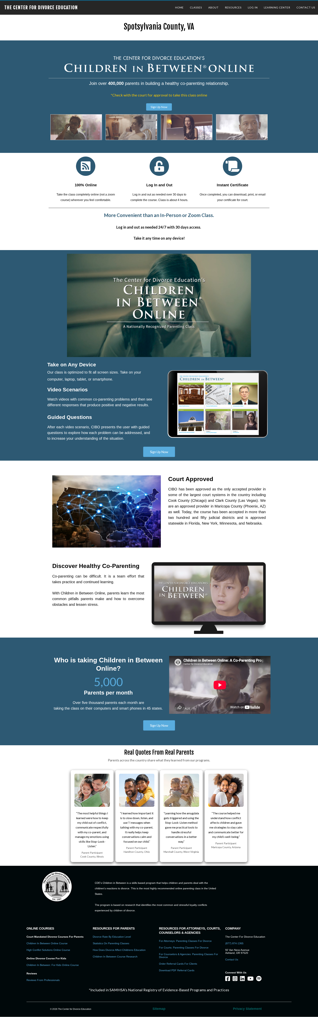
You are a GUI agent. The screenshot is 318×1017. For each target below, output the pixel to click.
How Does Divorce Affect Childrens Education (119, 949)
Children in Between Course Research (115, 956)
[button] (159, 107)
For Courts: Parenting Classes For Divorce (184, 947)
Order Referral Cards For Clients (178, 963)
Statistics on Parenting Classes (111, 943)
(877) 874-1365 (234, 943)
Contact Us (231, 959)
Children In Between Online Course (47, 943)
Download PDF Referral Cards (176, 970)
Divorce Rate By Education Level (112, 936)
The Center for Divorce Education (41, 7)
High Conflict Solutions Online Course (48, 949)
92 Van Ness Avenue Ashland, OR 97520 (237, 951)
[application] (159, 305)
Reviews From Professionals (43, 980)
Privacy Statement (247, 1009)
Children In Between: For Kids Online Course (52, 965)
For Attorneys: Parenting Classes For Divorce (185, 940)
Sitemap (159, 1009)
